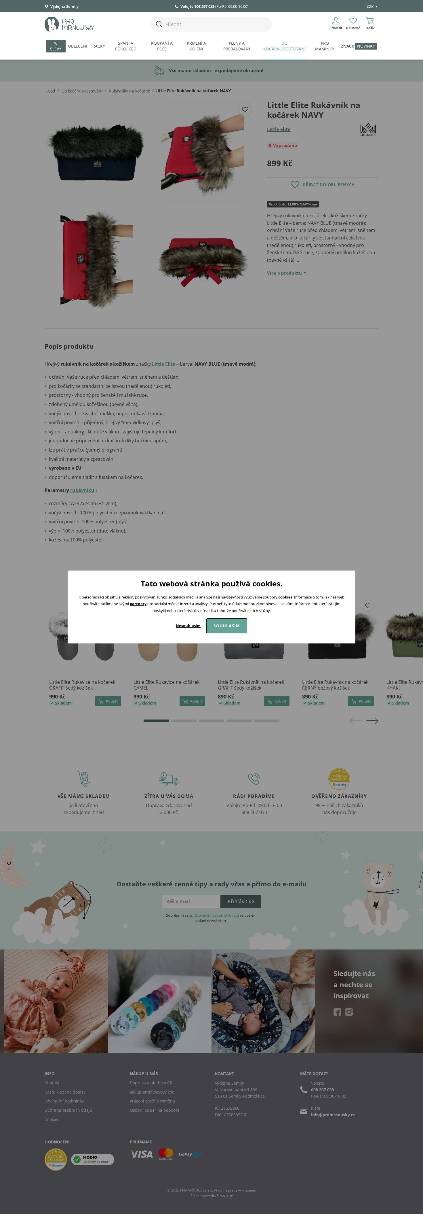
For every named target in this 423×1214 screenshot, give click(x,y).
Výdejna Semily (64, 6)
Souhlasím (227, 625)
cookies (285, 597)
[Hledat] (159, 24)
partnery (138, 603)
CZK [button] (371, 6)
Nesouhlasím (188, 625)
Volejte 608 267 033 (197, 6)
